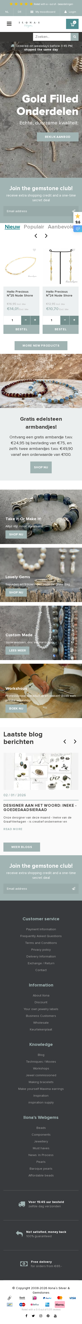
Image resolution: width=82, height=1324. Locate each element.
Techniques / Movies (41, 1061)
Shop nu (41, 467)
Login (72, 12)
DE (19, 12)
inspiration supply (41, 1102)
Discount (41, 1002)
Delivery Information (41, 956)
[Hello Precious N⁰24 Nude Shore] (61, 266)
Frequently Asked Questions (41, 936)
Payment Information (41, 929)
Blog (41, 1055)
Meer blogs (21, 847)
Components (41, 1134)
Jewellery (41, 1141)
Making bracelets (41, 1082)
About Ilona (41, 995)
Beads (41, 1128)
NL (7, 12)
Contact (41, 970)
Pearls (41, 1162)
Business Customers (41, 1016)
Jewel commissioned (41, 1075)
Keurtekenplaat (41, 1029)
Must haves (41, 1148)
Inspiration (41, 1095)
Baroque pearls (41, 1168)
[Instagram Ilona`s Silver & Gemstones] (40, 1316)
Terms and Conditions (41, 943)
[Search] (75, 37)
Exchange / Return (41, 963)
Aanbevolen (62, 227)
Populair (34, 227)
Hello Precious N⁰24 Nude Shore (59, 293)
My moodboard (45, 12)
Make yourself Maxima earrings (41, 1089)
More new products (41, 345)
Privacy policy (41, 949)
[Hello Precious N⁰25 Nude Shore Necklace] (21, 266)
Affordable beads (41, 1175)
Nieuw (12, 227)
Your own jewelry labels (41, 1009)
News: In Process (41, 1155)
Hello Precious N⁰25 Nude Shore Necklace (20, 294)
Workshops (41, 1068)
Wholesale (41, 1022)
